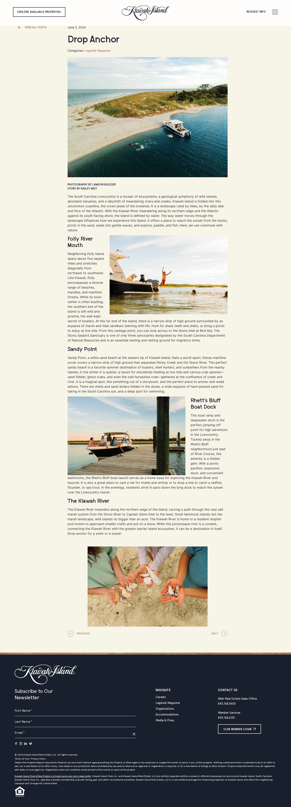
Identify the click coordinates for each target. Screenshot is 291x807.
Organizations (165, 708)
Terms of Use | (22, 759)
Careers (161, 697)
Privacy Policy (38, 759)
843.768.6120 (226, 717)
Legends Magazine (97, 50)
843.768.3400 (227, 703)
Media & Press (165, 720)
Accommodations (167, 714)
